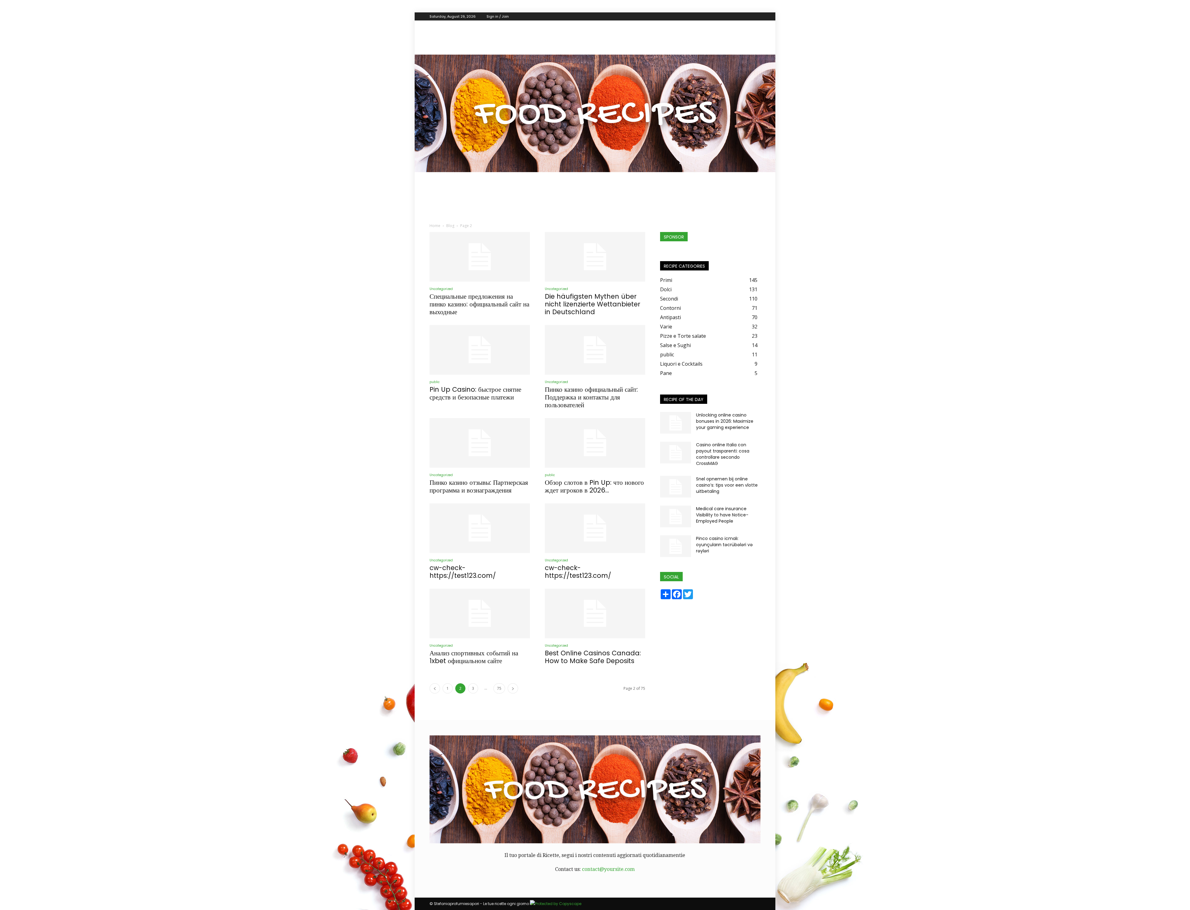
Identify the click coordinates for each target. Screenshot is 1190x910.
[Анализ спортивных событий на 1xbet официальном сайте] (480, 613)
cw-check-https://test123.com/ (463, 571)
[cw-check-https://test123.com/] (480, 528)
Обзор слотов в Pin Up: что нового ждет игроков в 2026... (594, 486)
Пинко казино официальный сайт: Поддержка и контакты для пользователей (591, 397)
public (435, 382)
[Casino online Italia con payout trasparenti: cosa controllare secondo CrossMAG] (675, 452)
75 (499, 688)
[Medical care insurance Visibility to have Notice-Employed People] (675, 516)
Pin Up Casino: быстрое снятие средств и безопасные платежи (475, 393)
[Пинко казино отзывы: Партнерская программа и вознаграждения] (480, 443)
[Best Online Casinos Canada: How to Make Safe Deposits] (595, 613)
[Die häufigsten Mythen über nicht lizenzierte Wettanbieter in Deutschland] (595, 257)
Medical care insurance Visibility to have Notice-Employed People (722, 515)
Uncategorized (441, 289)
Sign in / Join (498, 16)
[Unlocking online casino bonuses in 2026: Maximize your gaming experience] (675, 423)
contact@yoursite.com (608, 869)
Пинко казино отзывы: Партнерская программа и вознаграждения (479, 486)
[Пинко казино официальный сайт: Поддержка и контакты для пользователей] (595, 350)
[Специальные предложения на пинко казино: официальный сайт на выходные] (480, 257)
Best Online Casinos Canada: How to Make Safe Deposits (593, 657)
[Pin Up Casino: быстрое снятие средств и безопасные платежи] (480, 350)
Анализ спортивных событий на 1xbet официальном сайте (474, 657)
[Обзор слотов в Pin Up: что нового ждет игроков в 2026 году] (595, 443)
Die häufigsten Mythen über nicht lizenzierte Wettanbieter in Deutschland (592, 304)
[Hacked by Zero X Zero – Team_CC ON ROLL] (595, 113)
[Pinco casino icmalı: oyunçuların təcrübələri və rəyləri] (675, 546)
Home (435, 225)
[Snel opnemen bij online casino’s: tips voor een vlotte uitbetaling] (675, 486)
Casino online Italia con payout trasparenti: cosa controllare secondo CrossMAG (722, 454)
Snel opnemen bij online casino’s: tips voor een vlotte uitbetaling (727, 485)
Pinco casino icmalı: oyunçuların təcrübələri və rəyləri (724, 544)
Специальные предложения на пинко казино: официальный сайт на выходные (479, 304)
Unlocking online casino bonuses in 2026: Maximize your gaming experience (724, 421)
